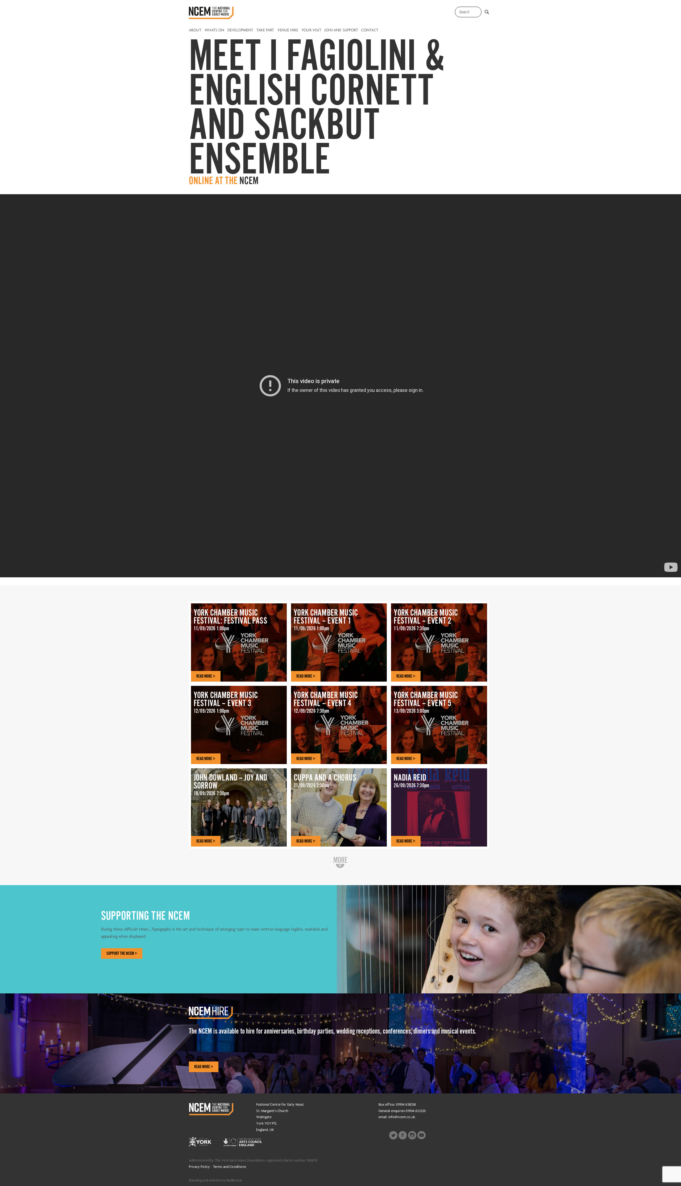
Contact (369, 30)
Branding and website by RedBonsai (215, 1180)
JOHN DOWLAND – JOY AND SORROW (230, 784)
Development (240, 30)
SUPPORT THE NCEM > (121, 953)
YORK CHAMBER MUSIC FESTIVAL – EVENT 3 (226, 702)
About (195, 30)
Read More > (203, 1066)
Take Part (265, 30)
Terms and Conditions (229, 1166)
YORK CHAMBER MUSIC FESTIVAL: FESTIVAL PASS (230, 619)
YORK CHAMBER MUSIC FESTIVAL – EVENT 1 (326, 619)
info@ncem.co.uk (401, 1117)
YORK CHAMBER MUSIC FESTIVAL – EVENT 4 (326, 702)
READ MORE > (205, 676)
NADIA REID (411, 780)
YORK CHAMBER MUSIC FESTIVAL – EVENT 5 (426, 702)
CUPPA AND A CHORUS (325, 780)
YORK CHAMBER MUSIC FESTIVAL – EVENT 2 (426, 619)
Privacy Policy (199, 1166)
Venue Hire (287, 30)
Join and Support (341, 30)
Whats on (214, 30)
